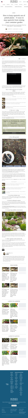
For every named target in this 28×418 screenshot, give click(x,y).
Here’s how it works (21, 31)
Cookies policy (4, 412)
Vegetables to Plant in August (18, 6)
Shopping (20, 4)
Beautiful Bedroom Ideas (16, 378)
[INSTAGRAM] (7, 254)
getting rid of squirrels (8, 65)
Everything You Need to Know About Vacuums (21, 379)
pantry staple (10, 171)
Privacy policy (21, 410)
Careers (11, 412)
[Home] (1, 4)
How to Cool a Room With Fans (8, 6)
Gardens (8, 4)
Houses (4, 4)
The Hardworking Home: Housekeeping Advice (12, 387)
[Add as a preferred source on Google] (14, 405)
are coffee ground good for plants (7, 175)
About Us (3, 409)
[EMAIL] (8, 254)
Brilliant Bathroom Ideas (16, 384)
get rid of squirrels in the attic (16, 85)
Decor (12, 4)
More (25, 4)
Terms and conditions (13, 410)
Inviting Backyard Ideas (16, 387)
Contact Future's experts (13, 409)
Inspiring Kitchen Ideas (16, 381)
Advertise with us (21, 409)
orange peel (15, 179)
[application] (14, 79)
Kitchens (16, 4)
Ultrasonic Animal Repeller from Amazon (8, 206)
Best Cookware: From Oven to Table (21, 393)
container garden (5, 115)
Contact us (3, 410)
